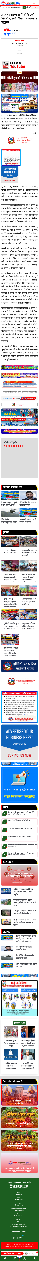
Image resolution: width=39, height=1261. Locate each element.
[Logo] (10, 3)
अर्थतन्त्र (14, 33)
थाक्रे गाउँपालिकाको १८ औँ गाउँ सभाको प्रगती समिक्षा (19, 1102)
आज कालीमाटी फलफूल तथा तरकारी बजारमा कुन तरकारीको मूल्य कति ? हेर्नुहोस (19, 1146)
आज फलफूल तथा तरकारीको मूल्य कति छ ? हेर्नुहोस (19, 1124)
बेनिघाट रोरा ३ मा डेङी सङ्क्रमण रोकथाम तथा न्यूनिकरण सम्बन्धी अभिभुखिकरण (19, 875)
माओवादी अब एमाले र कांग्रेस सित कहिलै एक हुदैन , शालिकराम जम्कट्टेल (19, 1170)
